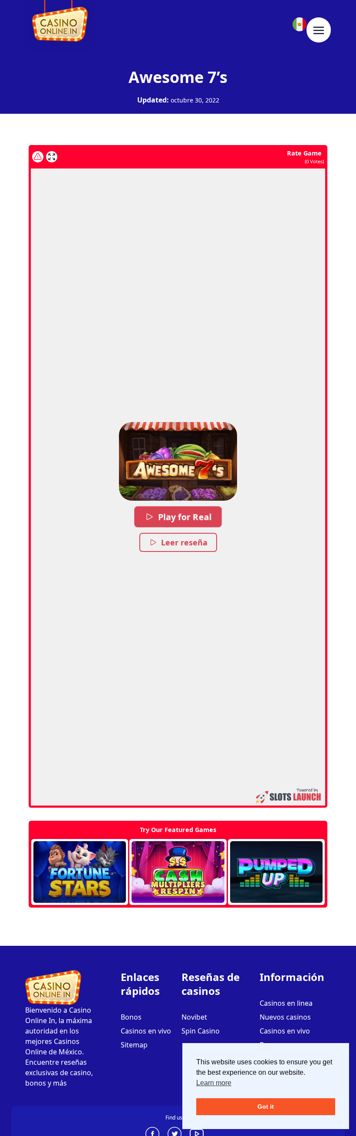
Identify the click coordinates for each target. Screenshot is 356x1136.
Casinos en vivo (146, 1031)
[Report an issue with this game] (37, 156)
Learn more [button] (213, 1082)
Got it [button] (265, 1106)
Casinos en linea (286, 1003)
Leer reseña (184, 542)
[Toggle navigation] (319, 30)
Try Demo (79, 872)
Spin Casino (200, 1031)
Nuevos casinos (285, 1017)
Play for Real (184, 517)
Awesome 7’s (178, 77)
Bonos (131, 1017)
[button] (178, 461)
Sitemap (134, 1045)
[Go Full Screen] (51, 156)
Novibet (194, 1017)
